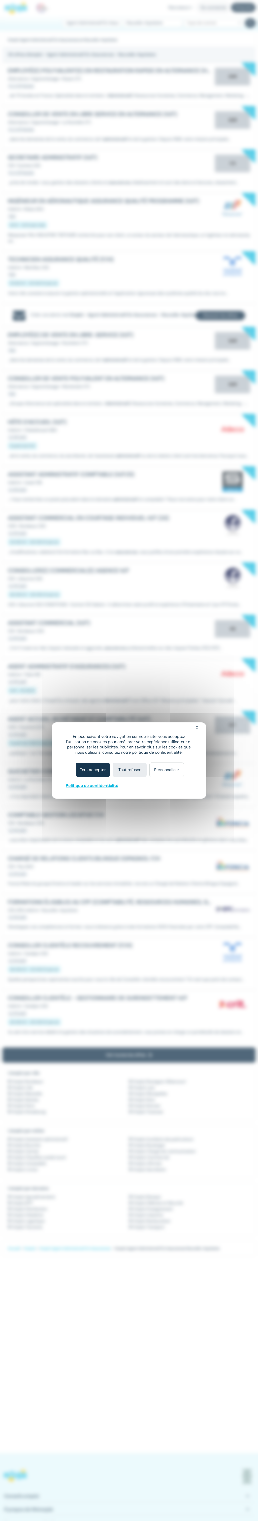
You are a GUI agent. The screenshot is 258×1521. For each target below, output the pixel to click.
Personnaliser (166, 769)
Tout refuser (129, 769)
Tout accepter (93, 769)
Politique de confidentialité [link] (92, 785)
